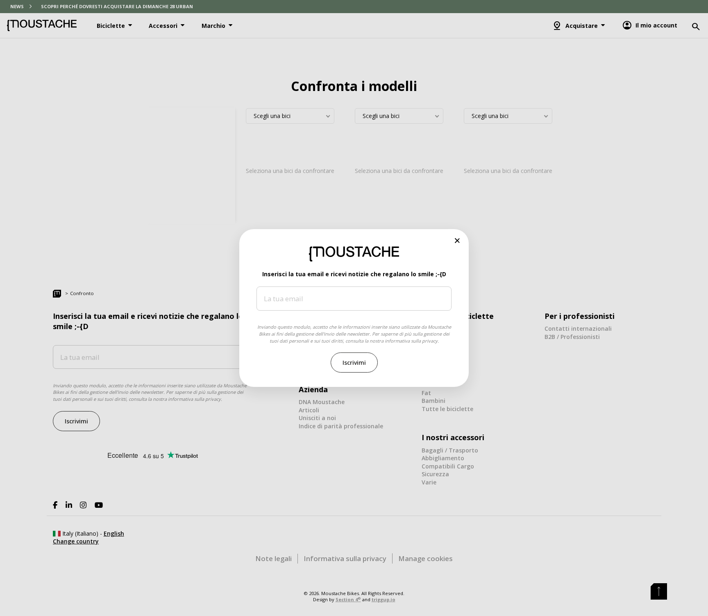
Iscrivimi (354, 362)
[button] (457, 240)
